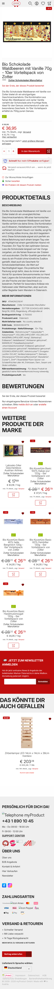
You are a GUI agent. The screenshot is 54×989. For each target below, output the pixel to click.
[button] (30, 3)
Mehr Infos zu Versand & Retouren (18, 943)
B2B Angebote (9, 862)
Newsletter (7, 875)
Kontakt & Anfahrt (11, 866)
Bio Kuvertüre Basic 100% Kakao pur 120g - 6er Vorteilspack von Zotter (41, 473)
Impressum (20, 975)
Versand (27, 132)
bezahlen (15, 181)
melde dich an (25, 404)
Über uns (6, 857)
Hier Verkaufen (9, 871)
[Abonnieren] (43, 681)
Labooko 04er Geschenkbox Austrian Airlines (14, 468)
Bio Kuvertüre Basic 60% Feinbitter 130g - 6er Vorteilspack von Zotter (41, 545)
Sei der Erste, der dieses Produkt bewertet (23, 85)
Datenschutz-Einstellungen (15, 978)
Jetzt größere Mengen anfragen (23, 142)
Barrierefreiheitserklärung (40, 978)
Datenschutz (34, 975)
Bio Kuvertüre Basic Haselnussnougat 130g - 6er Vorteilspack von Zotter (14, 616)
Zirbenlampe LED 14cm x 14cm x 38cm (27, 753)
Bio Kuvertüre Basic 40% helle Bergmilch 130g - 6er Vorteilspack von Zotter (14, 545)
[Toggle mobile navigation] (3, 3)
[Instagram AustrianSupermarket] (10, 885)
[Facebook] (4, 885)
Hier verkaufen (9, 137)
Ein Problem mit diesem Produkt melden (23, 185)
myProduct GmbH (24, 981)
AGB (44, 975)
